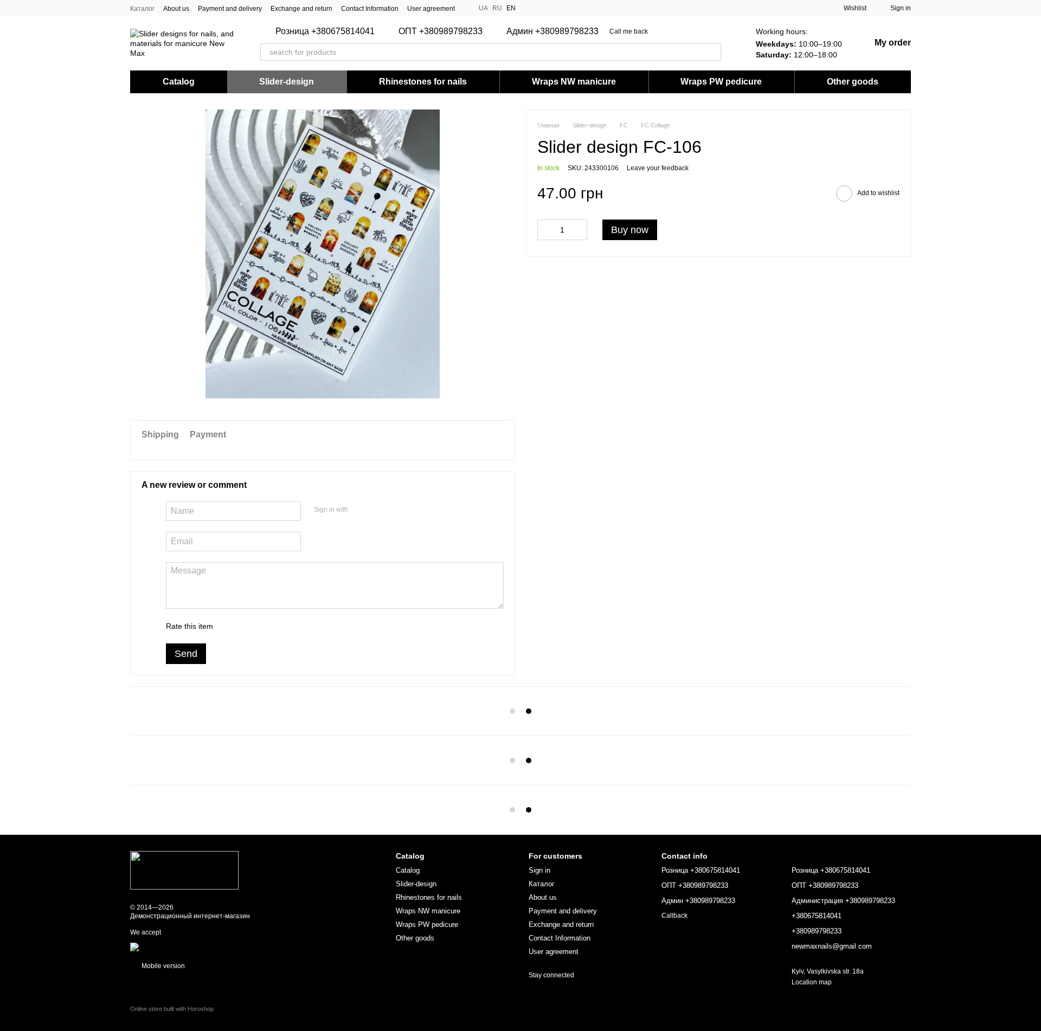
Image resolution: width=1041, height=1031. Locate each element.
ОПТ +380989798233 (441, 31)
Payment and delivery (230, 8)
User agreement (431, 8)
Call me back (628, 31)
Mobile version (162, 966)
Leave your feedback (658, 168)
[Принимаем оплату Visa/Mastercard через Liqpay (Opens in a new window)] (209, 946)
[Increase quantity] (579, 230)
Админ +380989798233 (552, 31)
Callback (674, 915)
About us (176, 8)
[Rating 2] (248, 626)
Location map (812, 982)
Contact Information (370, 8)
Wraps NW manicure (574, 81)
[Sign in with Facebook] (360, 509)
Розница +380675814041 (325, 31)
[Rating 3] (265, 626)
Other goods (852, 81)
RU (497, 8)
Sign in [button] (539, 870)
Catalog (179, 81)
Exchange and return (301, 8)
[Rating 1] (231, 626)
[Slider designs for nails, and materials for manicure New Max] (184, 870)
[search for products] (712, 52)
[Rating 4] (283, 626)
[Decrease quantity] (545, 230)
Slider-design (286, 81)
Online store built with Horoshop (172, 1009)
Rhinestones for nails (423, 81)
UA (483, 8)
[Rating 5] (300, 626)
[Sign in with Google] (377, 509)
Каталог (142, 8)
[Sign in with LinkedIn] (394, 509)
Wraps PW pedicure (721, 81)
